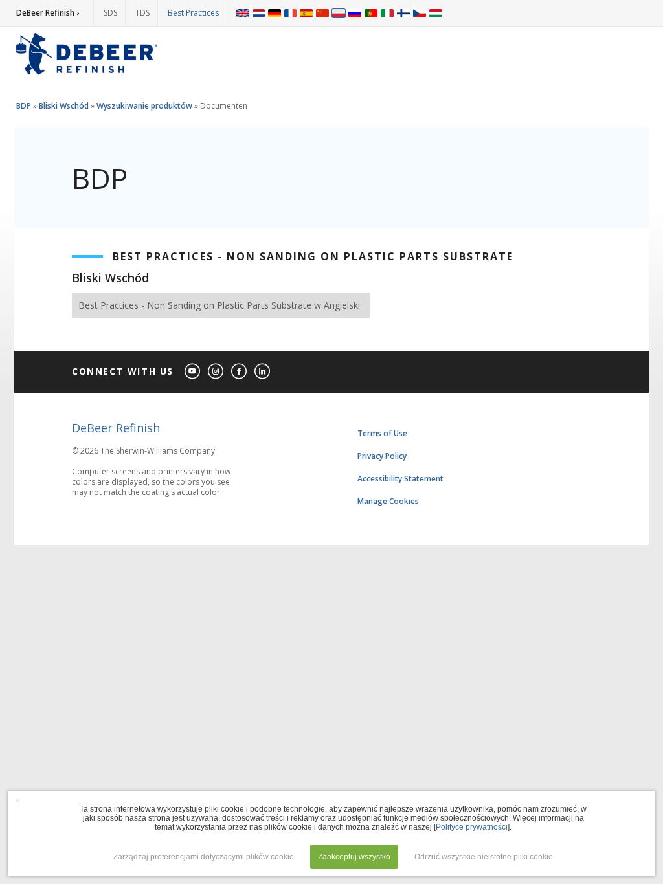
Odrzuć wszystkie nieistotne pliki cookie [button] (483, 856)
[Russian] (355, 13)
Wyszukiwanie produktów (144, 105)
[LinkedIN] (262, 371)
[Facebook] (239, 371)
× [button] (17, 800)
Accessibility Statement (400, 478)
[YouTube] (193, 371)
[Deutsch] (274, 13)
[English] (243, 13)
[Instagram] (216, 371)
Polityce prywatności (472, 827)
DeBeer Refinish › (47, 12)
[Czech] (419, 13)
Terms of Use (382, 433)
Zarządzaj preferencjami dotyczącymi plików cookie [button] (203, 856)
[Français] (291, 13)
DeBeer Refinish (116, 428)
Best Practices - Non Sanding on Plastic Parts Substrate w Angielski (219, 305)
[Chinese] (322, 13)
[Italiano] (387, 13)
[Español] (306, 13)
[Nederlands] (258, 13)
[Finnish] (403, 13)
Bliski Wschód (64, 105)
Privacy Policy (382, 455)
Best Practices (193, 12)
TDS (142, 12)
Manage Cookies (388, 501)
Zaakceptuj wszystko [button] (354, 856)
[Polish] (339, 13)
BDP (23, 105)
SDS (110, 12)
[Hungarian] (436, 13)
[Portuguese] (371, 13)
